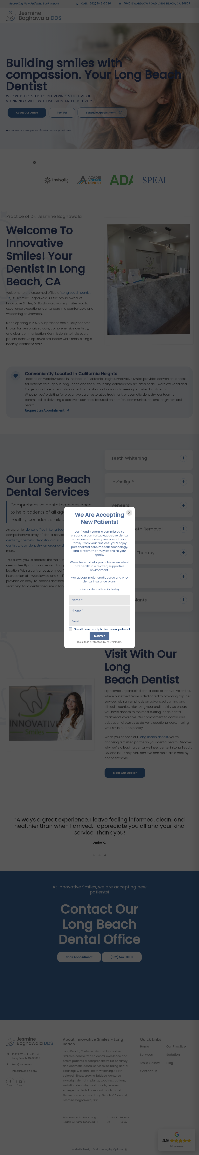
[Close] (129, 512)
